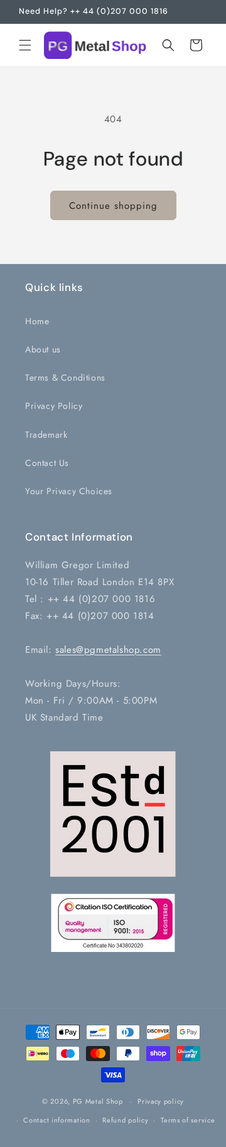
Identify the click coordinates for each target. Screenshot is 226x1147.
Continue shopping (113, 206)
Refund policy (125, 1120)
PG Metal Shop (98, 1101)
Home (37, 321)
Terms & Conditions (65, 377)
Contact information (56, 1120)
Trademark (46, 434)
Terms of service (188, 1120)
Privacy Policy (53, 405)
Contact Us (47, 463)
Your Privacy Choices (68, 491)
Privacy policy (160, 1101)
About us (43, 349)
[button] (25, 45)
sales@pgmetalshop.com (108, 650)
